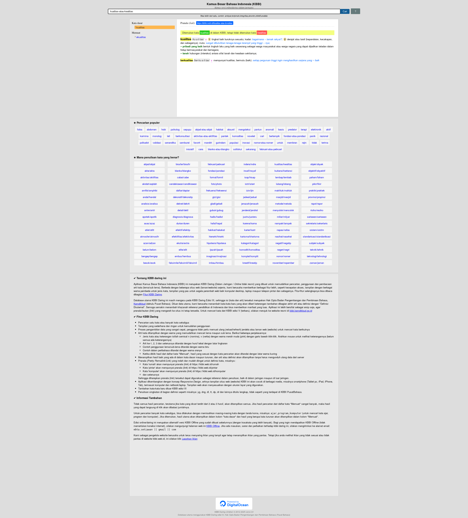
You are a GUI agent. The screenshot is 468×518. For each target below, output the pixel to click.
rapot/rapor (316, 203)
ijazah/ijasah (216, 249)
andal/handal (149, 197)
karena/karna (250, 223)
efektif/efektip (183, 230)
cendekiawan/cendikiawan (183, 184)
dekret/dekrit (183, 203)
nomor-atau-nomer (263, 142)
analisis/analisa (149, 203)
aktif (328, 129)
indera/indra (250, 164)
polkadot (144, 142)
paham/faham (317, 177)
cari (262, 136)
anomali (270, 129)
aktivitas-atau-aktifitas (205, 136)
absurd (230, 129)
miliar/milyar (283, 216)
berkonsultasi (183, 136)
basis (281, 129)
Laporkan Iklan (189, 438)
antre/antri (149, 210)
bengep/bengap (149, 256)
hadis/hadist (216, 216)
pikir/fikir (316, 184)
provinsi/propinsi (316, 197)
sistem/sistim (317, 230)
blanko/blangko (183, 170)
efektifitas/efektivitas (183, 236)
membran (292, 142)
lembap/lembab (283, 177)
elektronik (316, 129)
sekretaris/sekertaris (317, 223)
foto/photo (216, 184)
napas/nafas (283, 230)
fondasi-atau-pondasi (295, 136)
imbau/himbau (216, 262)
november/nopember (283, 262)
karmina (144, 136)
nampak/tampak (283, 223)
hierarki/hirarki (216, 236)
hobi (163, 129)
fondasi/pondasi (216, 170)
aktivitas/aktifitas (149, 177)
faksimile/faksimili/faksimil (183, 262)
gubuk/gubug (216, 210)
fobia (139, 129)
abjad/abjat (149, 164)
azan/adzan (149, 243)
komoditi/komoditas (249, 249)
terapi (304, 129)
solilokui (237, 149)
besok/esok (149, 262)
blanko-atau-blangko (218, 149)
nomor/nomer (283, 256)
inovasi (246, 142)
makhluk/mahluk (283, 190)
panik (313, 136)
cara (201, 149)
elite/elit (183, 249)
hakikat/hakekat (216, 230)
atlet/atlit (149, 230)
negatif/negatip (283, 243)
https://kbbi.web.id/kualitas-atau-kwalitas (214, 23)
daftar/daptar (183, 190)
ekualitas (141, 37)
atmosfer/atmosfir (149, 236)
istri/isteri (250, 184)
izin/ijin (250, 190)
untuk (280, 142)
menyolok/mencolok (283, 210)
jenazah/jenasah (249, 203)
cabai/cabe (183, 177)
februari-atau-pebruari (271, 149)
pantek (224, 136)
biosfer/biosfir (183, 164)
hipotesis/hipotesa (216, 243)
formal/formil (216, 177)
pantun (258, 129)
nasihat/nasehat (283, 236)
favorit (197, 142)
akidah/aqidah (149, 184)
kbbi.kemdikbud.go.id (301, 310)
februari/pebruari (216, 164)
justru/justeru (250, 216)
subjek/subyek (316, 243)
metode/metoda (283, 203)
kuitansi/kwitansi (283, 170)
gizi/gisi (216, 197)
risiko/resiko (316, 210)
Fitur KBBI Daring (152, 294)
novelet (251, 136)
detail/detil (183, 210)
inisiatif (190, 149)
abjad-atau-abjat (203, 129)
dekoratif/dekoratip (183, 197)
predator (292, 129)
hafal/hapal (216, 223)
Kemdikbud (140, 303)
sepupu (187, 129)
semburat (185, 142)
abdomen (151, 129)
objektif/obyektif (316, 170)
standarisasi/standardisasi (317, 236)
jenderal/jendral (250, 210)
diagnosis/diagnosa (183, 216)
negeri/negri (283, 249)
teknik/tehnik (317, 249)
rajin (304, 142)
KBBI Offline (213, 426)
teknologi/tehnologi (317, 256)
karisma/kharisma (249, 236)
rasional (324, 136)
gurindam (221, 142)
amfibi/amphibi (149, 190)
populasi (234, 142)
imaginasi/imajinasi (216, 256)
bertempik (274, 136)
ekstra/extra (183, 243)
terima (325, 142)
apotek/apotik (149, 216)
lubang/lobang (283, 184)
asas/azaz (149, 223)
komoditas (237, 136)
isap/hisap (249, 177)
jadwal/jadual (250, 197)
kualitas (140, 27)
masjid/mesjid (283, 197)
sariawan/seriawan (317, 216)
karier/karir (249, 230)
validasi (157, 142)
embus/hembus (183, 256)
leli (168, 136)
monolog (156, 136)
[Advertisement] (257, 87)
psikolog (175, 129)
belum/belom (149, 249)
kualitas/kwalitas (283, 164)
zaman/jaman (317, 262)
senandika (170, 142)
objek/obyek (316, 164)
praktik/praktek (317, 190)
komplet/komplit (249, 256)
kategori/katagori (250, 243)
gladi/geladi (216, 203)
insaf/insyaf (250, 170)
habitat (219, 129)
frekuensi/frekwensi (216, 190)
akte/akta (149, 170)
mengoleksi (244, 129)
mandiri (208, 142)
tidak (314, 142)
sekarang (251, 149)
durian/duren (182, 223)
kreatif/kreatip (250, 262)
